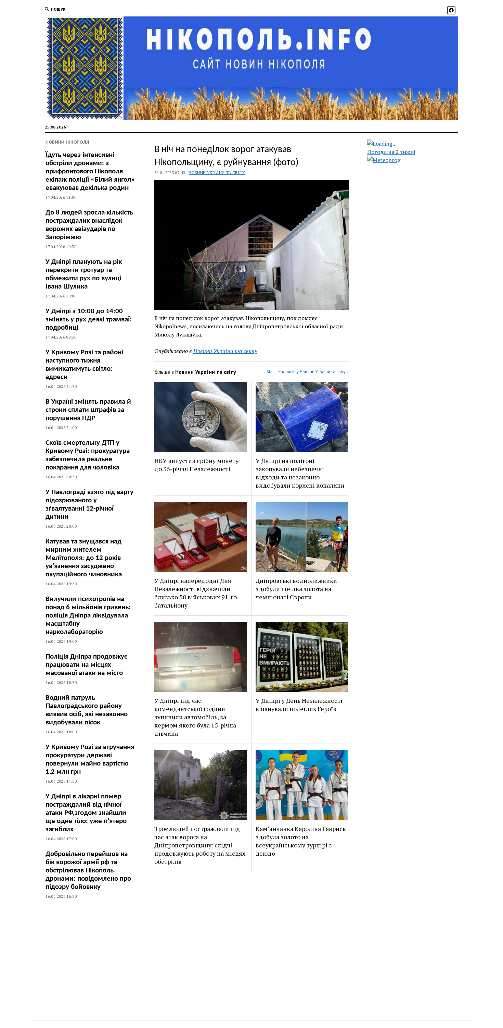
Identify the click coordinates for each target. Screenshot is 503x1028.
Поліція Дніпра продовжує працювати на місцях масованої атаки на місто (86, 665)
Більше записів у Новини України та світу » (308, 371)
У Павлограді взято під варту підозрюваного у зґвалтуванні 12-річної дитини (89, 505)
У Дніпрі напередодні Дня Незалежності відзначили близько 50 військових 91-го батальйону (195, 592)
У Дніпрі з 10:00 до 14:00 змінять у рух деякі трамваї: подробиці (89, 319)
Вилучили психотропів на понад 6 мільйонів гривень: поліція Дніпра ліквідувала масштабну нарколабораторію (88, 616)
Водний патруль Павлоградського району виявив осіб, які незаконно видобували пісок (87, 710)
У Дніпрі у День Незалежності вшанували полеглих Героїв (299, 704)
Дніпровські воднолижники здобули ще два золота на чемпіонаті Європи (296, 588)
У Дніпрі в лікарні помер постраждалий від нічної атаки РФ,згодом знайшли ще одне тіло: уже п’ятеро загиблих (86, 813)
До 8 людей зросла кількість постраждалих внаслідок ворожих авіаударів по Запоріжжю (89, 225)
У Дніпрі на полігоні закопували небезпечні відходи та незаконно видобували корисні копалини (300, 472)
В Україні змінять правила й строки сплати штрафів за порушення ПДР (88, 410)
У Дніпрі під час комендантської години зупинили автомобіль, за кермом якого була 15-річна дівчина (195, 716)
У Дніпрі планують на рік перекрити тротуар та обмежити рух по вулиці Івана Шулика (84, 274)
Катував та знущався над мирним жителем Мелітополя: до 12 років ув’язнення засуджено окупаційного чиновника (84, 558)
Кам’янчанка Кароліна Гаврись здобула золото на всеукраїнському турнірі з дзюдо (301, 840)
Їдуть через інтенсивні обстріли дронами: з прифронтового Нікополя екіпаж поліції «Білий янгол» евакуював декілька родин (90, 171)
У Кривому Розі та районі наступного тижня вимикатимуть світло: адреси (84, 365)
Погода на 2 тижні (391, 152)
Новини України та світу (217, 172)
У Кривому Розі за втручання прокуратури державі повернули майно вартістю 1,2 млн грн (90, 759)
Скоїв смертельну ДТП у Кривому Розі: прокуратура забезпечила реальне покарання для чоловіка (88, 455)
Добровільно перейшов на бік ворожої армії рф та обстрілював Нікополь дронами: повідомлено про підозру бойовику (88, 870)
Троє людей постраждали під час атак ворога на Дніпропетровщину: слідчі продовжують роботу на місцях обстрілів (199, 845)
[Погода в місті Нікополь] (418, 143)
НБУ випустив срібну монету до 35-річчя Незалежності (196, 464)
